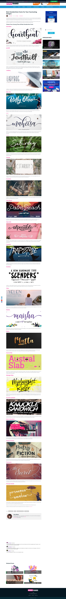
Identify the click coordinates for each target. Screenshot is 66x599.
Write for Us (36, 595)
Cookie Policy (26, 1)
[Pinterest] (1, 300)
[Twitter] (1, 298)
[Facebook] (1, 301)
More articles (15, 517)
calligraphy (11, 511)
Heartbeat (8, 26)
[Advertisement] (51, 98)
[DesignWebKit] (12, 3)
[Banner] (46, 3)
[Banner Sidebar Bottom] (51, 86)
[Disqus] (23, 531)
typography (26, 511)
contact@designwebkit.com (33, 593)
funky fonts (30, 506)
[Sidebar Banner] (51, 17)
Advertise (33, 595)
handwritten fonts (20, 511)
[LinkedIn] (1, 297)
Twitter (25, 516)
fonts (15, 511)
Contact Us (29, 595)
